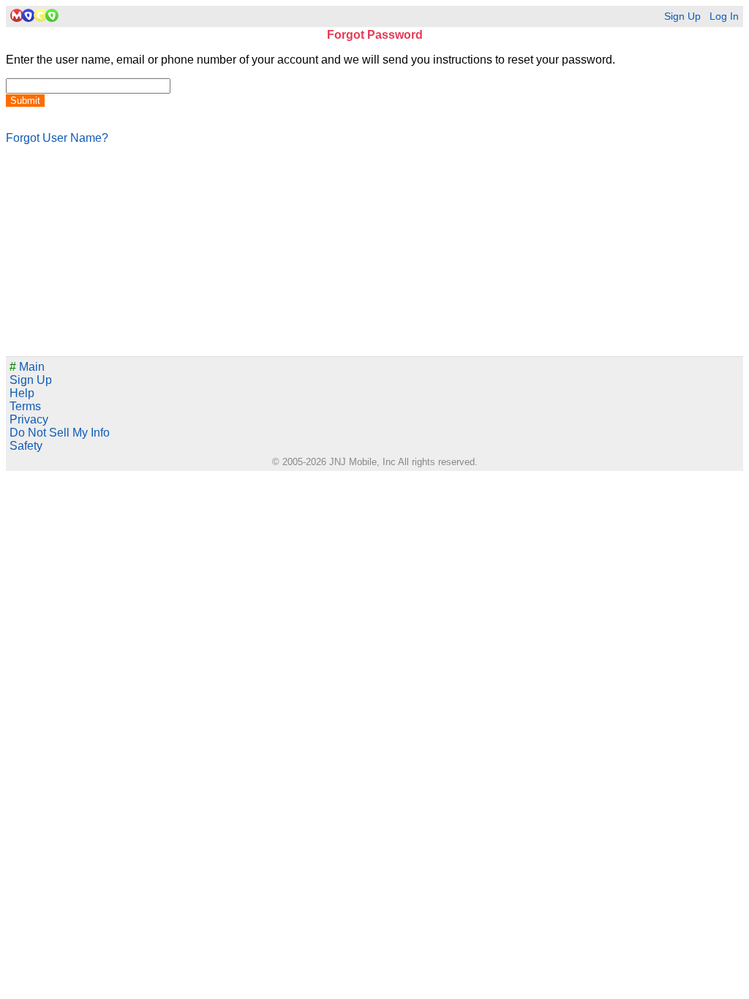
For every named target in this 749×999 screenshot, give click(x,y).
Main (27, 367)
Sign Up (682, 16)
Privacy (29, 419)
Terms (25, 406)
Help (22, 393)
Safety (26, 446)
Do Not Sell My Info (60, 432)
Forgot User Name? (57, 138)
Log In (724, 16)
